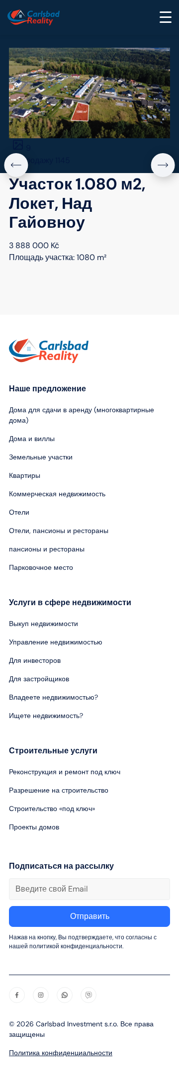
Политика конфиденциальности (60, 1052)
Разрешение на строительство (58, 790)
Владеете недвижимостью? (53, 697)
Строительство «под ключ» (52, 808)
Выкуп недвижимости (43, 623)
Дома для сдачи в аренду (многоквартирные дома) (81, 415)
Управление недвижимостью (55, 641)
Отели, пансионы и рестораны (58, 530)
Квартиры (24, 475)
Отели (19, 512)
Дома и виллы (32, 438)
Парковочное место (41, 567)
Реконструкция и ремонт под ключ (64, 771)
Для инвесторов (35, 660)
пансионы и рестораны (47, 549)
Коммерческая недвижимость (57, 493)
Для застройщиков (39, 678)
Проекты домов (34, 826)
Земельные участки (41, 457)
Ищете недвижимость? (46, 715)
